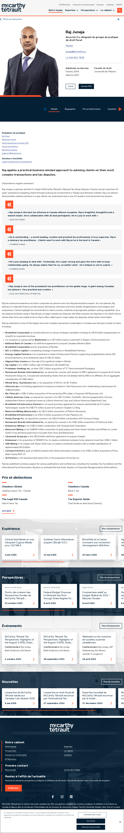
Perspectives (88, 10)
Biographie (70, 109)
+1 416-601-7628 (75, 58)
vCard (70, 86)
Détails (54, 109)
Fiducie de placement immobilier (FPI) (15, 143)
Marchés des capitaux (9, 150)
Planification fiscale (9, 140)
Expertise (70, 10)
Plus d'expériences (111, 529)
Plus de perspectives (110, 577)
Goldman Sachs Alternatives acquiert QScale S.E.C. (59, 541)
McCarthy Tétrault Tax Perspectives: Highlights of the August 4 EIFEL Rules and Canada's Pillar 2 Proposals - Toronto (58, 639)
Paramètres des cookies (92, 815)
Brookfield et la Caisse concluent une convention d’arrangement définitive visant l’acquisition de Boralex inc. (96, 542)
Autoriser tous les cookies (91, 827)
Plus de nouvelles (112, 682)
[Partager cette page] (118, 19)
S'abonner (13, 788)
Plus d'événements (111, 626)
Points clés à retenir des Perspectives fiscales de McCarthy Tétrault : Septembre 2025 (18, 595)
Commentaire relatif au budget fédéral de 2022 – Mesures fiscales (96, 595)
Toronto (69, 46)
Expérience (113, 109)
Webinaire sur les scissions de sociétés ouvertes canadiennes (96, 639)
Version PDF (86, 86)
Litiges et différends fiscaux (11, 153)
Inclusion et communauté (83, 5)
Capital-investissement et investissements (17, 162)
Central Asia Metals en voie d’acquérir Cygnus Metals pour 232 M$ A (19, 542)
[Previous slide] (44, 109)
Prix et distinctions (92, 109)
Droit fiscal (6, 136)
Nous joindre (10, 770)
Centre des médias (72, 770)
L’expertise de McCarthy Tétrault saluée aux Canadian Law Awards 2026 (20, 695)
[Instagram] (62, 797)
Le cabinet (106, 10)
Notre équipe (56, 10)
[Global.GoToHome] (13, 8)
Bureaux (100, 5)
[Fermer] (120, 822)
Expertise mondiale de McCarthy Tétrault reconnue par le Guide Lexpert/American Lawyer (97, 695)
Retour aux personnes (12, 19)
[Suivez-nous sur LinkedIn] (71, 797)
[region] (62, 821)
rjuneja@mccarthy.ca (76, 52)
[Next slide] (120, 109)
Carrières (110, 5)
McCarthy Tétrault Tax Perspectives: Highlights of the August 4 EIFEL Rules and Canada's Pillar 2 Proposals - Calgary (19, 639)
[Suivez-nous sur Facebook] (53, 797)
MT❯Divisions (64, 5)
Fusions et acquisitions (10, 146)
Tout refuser (91, 821)
